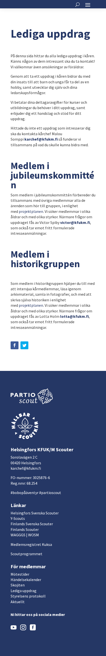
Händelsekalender (26, 579)
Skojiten (18, 585)
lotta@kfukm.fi (74, 316)
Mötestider (20, 574)
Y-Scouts (18, 518)
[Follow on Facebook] (14, 345)
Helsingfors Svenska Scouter (35, 512)
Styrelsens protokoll (28, 596)
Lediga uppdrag (23, 590)
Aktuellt (18, 601)
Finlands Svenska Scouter (32, 523)
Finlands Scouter (25, 529)
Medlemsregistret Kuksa (31, 544)
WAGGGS (18, 534)
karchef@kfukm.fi (26, 468)
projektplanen (31, 211)
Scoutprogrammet (26, 553)
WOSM (33, 534)
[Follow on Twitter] (24, 345)
